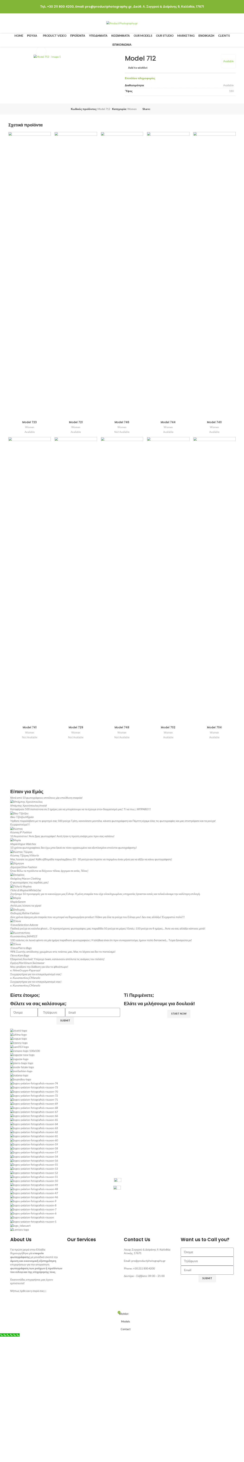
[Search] (227, 23)
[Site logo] (122, 23)
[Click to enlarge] (41, 51)
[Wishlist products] (234, 23)
